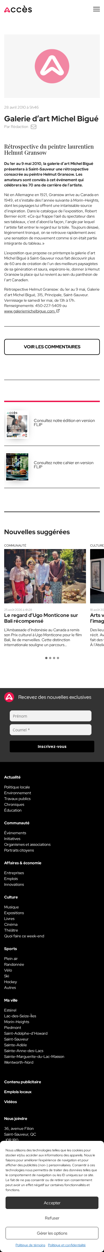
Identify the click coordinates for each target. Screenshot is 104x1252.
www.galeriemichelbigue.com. (30, 311)
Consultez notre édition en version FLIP (64, 422)
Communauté (15, 545)
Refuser (52, 1218)
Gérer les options (52, 1233)
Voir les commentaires (52, 347)
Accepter (52, 1203)
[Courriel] (33, 126)
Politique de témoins (30, 1245)
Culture (97, 545)
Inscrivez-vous (52, 746)
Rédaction (19, 126)
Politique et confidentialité (67, 1245)
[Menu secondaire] (96, 9)
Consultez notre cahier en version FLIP (63, 465)
